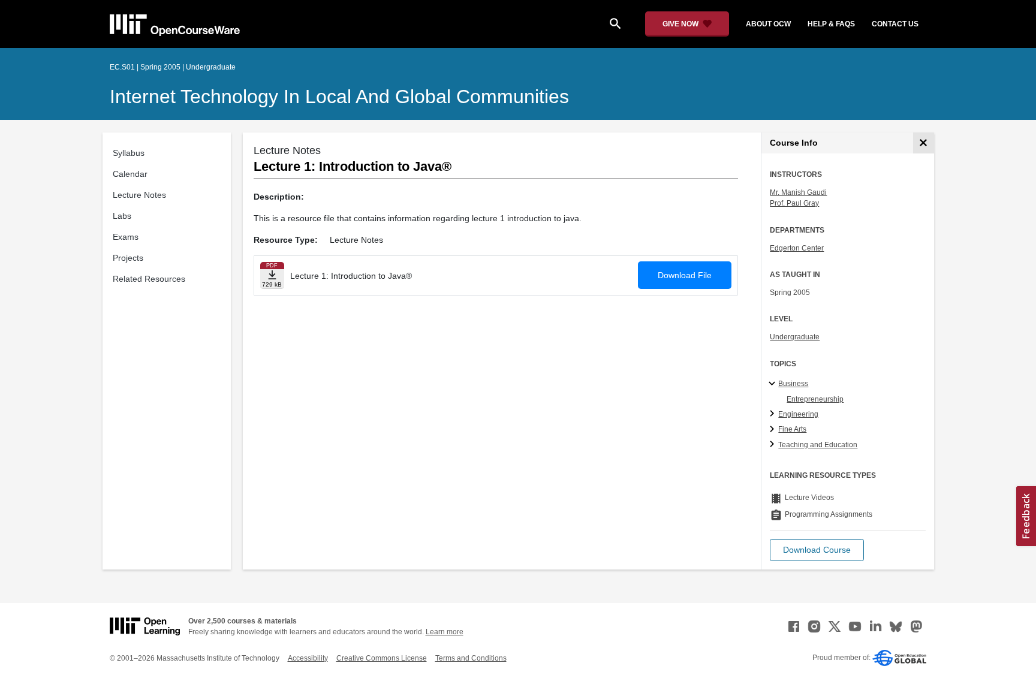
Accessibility (308, 658)
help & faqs (831, 24)
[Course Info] (923, 142)
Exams (125, 237)
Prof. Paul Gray (794, 203)
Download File (685, 275)
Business (793, 383)
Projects (128, 258)
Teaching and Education (817, 445)
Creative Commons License (381, 658)
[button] (817, 550)
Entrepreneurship (815, 399)
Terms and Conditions (471, 658)
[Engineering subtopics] (774, 414)
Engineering (798, 414)
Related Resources (149, 279)
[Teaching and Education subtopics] (774, 445)
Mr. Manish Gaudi (798, 192)
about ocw (768, 24)
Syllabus (128, 153)
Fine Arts (792, 429)
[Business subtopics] (774, 384)
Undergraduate (795, 337)
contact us (895, 24)
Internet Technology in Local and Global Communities (339, 96)
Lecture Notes (139, 195)
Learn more (444, 632)
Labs (122, 216)
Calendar (130, 174)
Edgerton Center (797, 248)
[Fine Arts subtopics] (774, 430)
